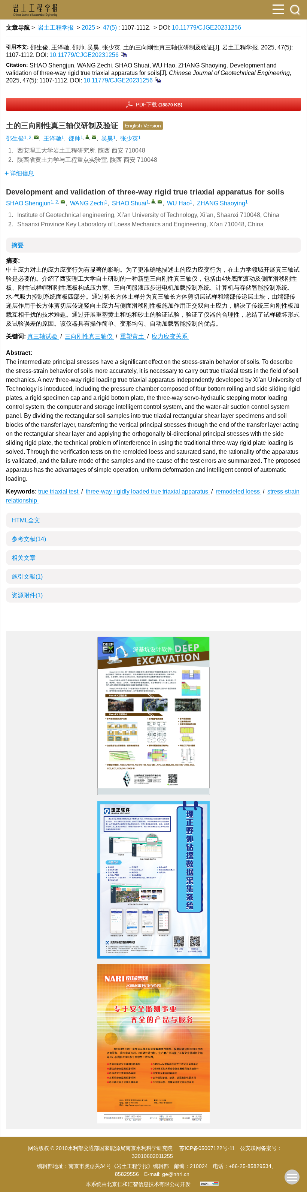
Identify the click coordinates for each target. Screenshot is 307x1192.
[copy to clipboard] (157, 79)
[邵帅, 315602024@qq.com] (87, 137)
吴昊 (107, 138)
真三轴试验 (43, 336)
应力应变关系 (170, 336)
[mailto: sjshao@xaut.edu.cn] (63, 201)
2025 (88, 27)
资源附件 (27, 595)
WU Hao (178, 203)
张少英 (129, 138)
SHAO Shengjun (28, 203)
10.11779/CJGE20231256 (206, 27)
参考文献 (29, 539)
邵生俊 (15, 138)
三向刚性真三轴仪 (89, 336)
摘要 (18, 245)
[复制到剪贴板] (123, 54)
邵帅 (74, 138)
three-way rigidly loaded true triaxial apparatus (148, 491)
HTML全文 (26, 520)
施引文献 (27, 576)
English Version (143, 126)
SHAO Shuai (129, 203)
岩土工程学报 (56, 27)
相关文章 (24, 558)
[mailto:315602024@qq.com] (94, 137)
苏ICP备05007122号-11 (207, 1148)
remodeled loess (238, 491)
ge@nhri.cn (175, 1174)
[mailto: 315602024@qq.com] (159, 201)
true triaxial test (59, 491)
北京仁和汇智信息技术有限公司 (143, 1184)
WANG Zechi (87, 203)
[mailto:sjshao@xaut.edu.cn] (36, 137)
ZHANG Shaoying (221, 203)
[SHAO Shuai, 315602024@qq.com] (153, 201)
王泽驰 (52, 138)
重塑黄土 (133, 336)
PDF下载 (159, 105)
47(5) (110, 27)
